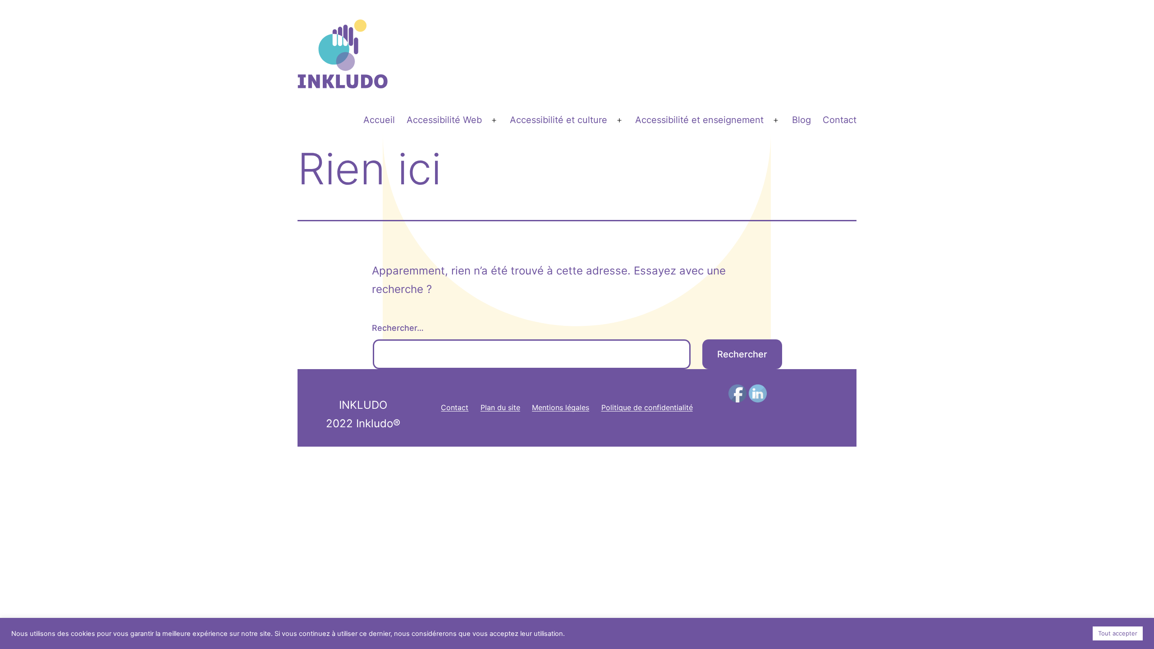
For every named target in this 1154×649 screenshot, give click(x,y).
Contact (839, 119)
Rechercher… (398, 328)
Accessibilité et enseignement (699, 119)
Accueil (379, 119)
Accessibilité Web (444, 119)
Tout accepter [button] (1117, 633)
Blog (801, 119)
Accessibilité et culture (558, 119)
